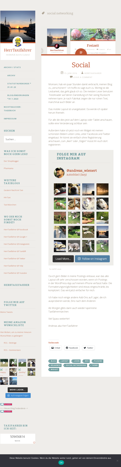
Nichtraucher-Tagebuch (12, 109)
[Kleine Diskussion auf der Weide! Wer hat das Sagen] (4, 363)
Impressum (10, 118)
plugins (98, 361)
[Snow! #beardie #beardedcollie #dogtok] (13, 372)
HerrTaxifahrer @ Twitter (14, 258)
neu (87, 361)
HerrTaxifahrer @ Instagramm (16, 244)
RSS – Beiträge (10, 342)
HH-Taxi (7, 197)
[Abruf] (22, 363)
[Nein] (117, 460)
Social (81, 65)
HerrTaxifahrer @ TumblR (15, 251)
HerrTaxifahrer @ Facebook (16, 229)
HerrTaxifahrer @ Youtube (15, 273)
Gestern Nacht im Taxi (13, 190)
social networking (76, 365)
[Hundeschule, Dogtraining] (31, 372)
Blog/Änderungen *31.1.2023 (18, 97)
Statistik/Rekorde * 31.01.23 (19, 85)
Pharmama (8, 168)
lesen (77, 361)
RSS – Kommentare (12, 350)
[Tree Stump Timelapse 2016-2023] (13, 363)
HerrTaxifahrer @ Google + (15, 236)
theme (94, 365)
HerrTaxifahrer (18, 50)
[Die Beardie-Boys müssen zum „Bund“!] (31, 363)
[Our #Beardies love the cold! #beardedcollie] (13, 381)
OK (61, 462)
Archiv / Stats (12, 67)
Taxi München (10, 204)
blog (53, 361)
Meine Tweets (6, 312)
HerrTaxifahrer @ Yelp (13, 265)
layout (65, 361)
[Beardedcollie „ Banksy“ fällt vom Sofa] (4, 381)
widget (54, 369)
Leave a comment (82, 77)
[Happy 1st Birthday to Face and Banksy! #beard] (4, 372)
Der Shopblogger (11, 161)
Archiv (11, 75)
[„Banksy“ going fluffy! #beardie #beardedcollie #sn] (22, 372)
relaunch (56, 365)
